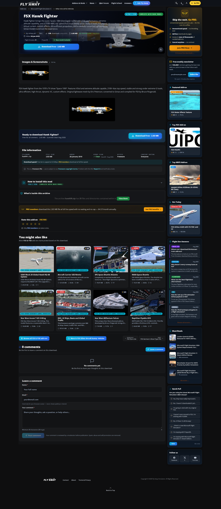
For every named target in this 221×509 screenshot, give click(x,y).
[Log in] (187, 3)
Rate (40, 33)
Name (25, 385)
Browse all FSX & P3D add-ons (35, 338)
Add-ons (23, 9)
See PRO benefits (152, 209)
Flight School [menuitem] (116, 3)
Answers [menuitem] (127, 3)
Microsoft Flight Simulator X (41, 9)
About (73, 480)
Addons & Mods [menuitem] (78, 3)
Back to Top (110, 490)
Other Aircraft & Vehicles (65, 9)
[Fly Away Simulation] (30, 3)
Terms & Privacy (85, 480)
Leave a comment (156, 349)
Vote (173, 444)
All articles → (184, 380)
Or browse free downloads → (184, 53)
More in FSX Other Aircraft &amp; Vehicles (87, 338)
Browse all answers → (184, 322)
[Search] (176, 3)
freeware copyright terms (68, 169)
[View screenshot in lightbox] (160, 49)
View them (123, 199)
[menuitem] (141, 3)
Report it (97, 169)
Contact (66, 480)
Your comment (28, 408)
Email (24, 395)
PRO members (64, 162)
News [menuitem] (92, 3)
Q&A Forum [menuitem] (104, 3)
